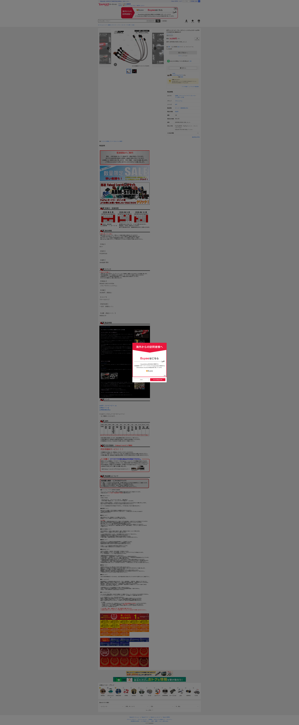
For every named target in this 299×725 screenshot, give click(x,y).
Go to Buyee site (157, 379)
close (141, 379)
